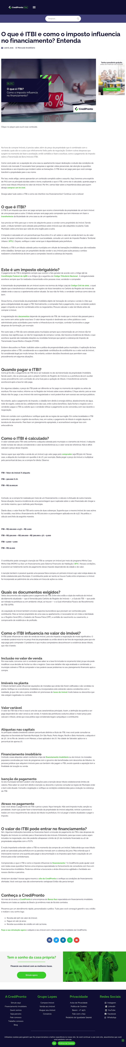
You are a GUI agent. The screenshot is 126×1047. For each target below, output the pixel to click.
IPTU (11, 241)
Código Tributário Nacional (66, 276)
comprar (11, 188)
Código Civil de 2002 (80, 285)
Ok (54, 1043)
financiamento (59, 863)
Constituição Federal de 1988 (14, 276)
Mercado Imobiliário (26, 48)
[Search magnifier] (78, 18)
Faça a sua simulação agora (13, 930)
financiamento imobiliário (57, 757)
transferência (7, 216)
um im (18, 188)
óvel (23, 188)
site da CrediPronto (48, 878)
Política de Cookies (66, 1043)
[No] (123, 1040)
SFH (76, 564)
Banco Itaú (52, 899)
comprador (67, 454)
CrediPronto (25, 899)
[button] (34, 7)
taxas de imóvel (60, 692)
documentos (24, 316)
